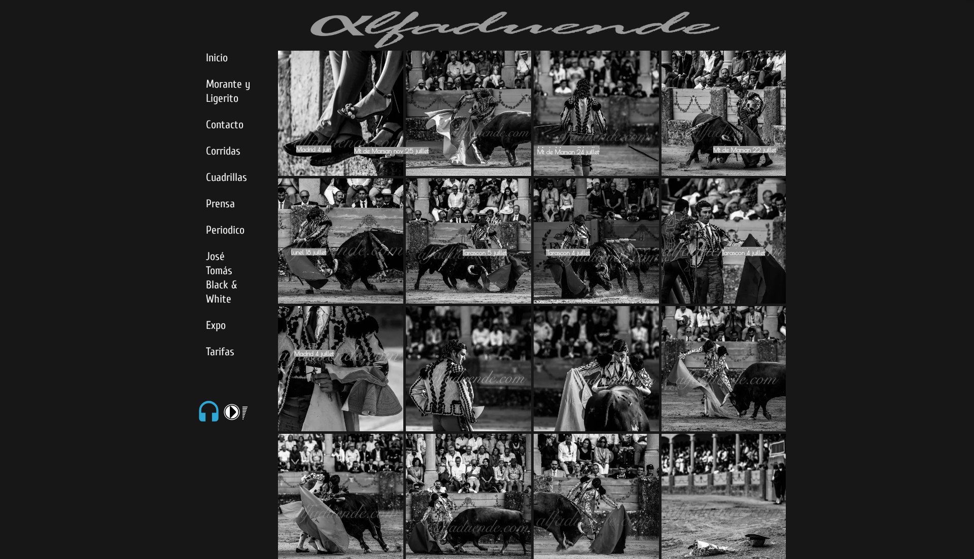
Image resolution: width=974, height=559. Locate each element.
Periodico (225, 230)
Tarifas (220, 351)
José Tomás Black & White (221, 278)
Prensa (220, 203)
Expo (216, 325)
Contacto (225, 124)
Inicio (217, 57)
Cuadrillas (226, 177)
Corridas (223, 151)
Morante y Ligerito (228, 91)
